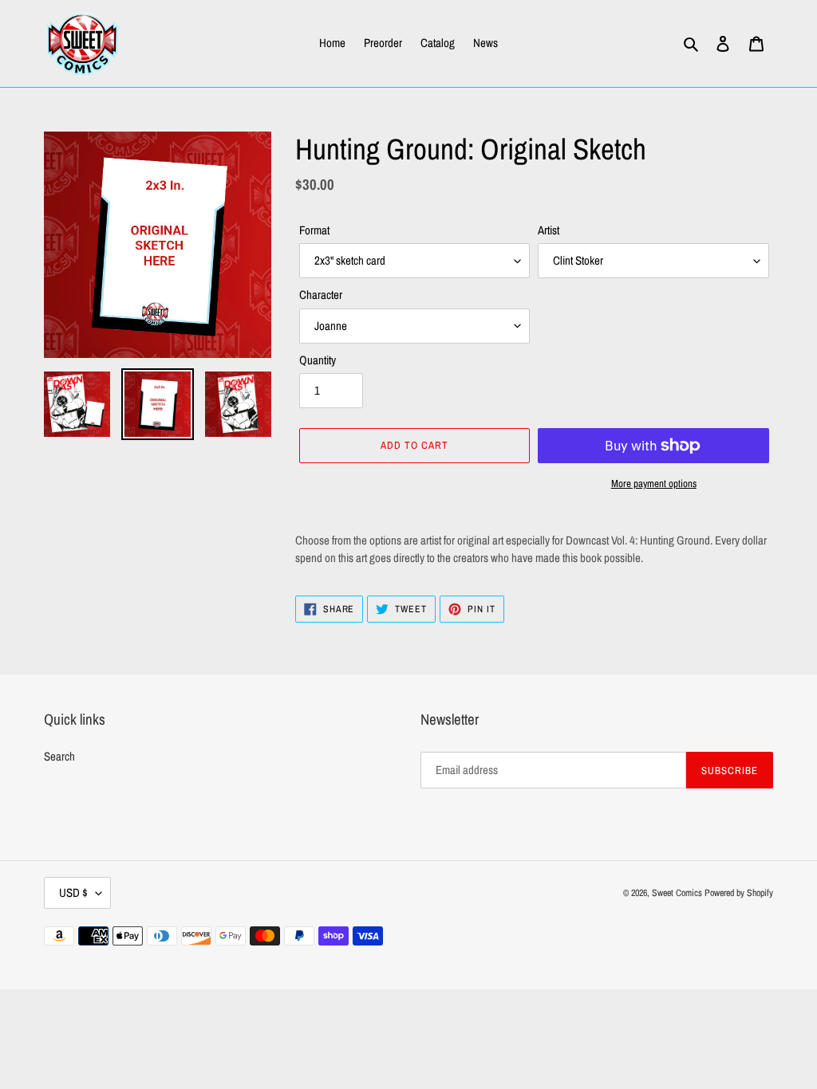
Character (320, 294)
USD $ (73, 892)
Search (59, 756)
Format (314, 230)
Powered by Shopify (739, 893)
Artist (548, 230)
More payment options (654, 483)
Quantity (317, 360)
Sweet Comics (677, 893)
